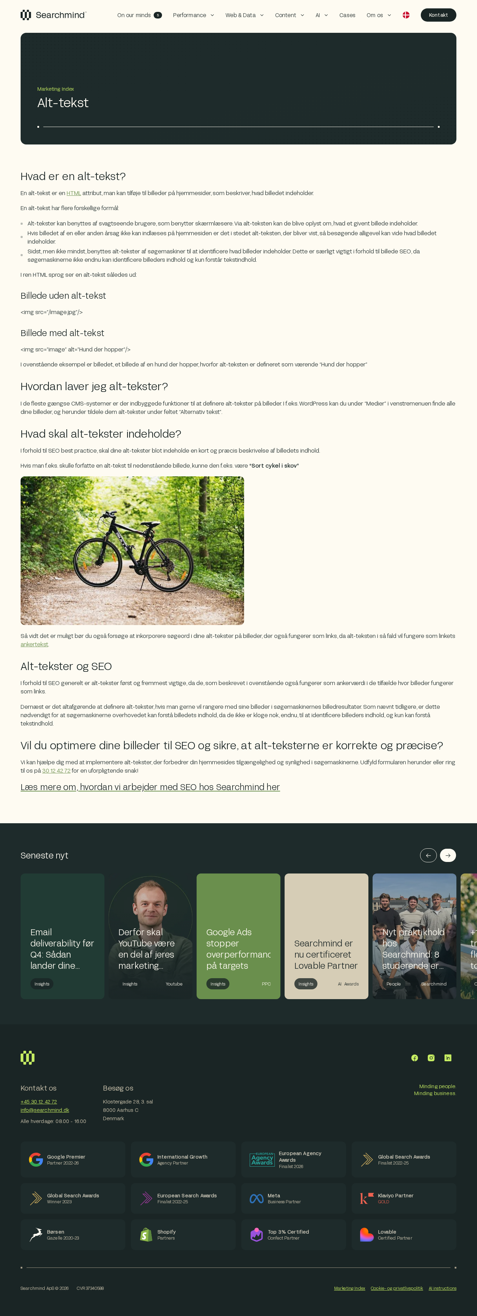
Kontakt (438, 15)
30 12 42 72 (56, 770)
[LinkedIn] (448, 1057)
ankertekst (34, 644)
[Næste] (448, 855)
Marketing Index (349, 1288)
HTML (74, 192)
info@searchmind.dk (45, 1110)
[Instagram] (431, 1057)
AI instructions (442, 1288)
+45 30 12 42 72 (39, 1102)
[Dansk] (406, 15)
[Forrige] (428, 855)
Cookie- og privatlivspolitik (397, 1288)
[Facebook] (414, 1057)
